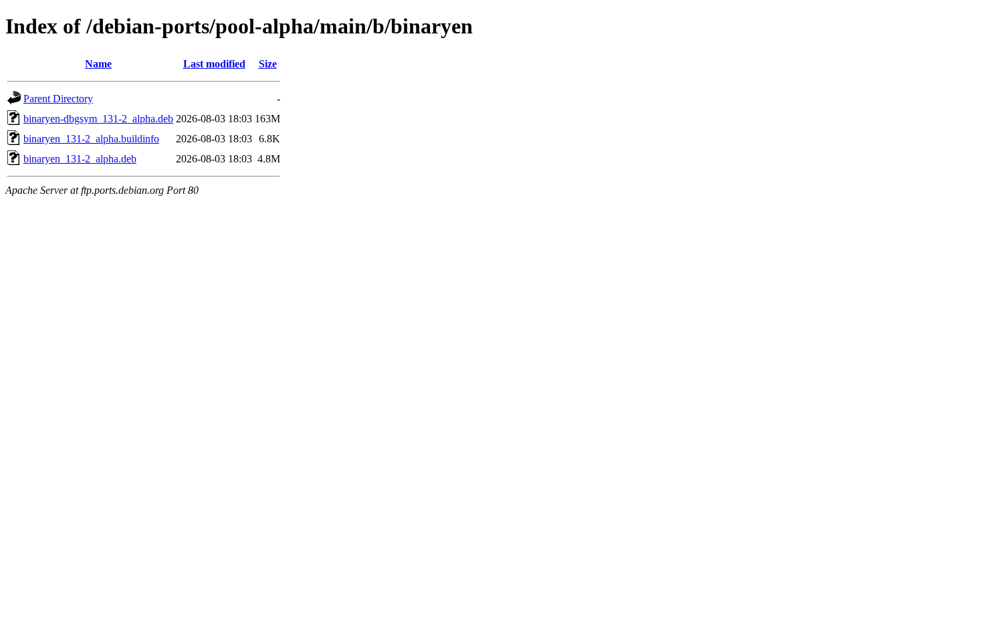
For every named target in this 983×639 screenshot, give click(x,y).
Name (98, 64)
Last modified (214, 64)
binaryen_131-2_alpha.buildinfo (91, 138)
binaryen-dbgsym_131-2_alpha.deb (98, 118)
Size (268, 64)
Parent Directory (58, 98)
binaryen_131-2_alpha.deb (79, 158)
